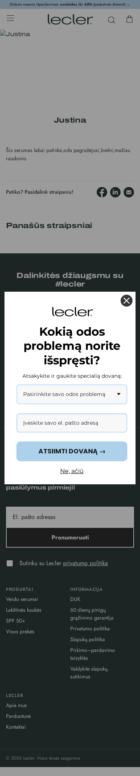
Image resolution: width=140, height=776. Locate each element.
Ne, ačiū (72, 471)
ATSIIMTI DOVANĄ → (72, 451)
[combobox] (71, 394)
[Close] (127, 301)
